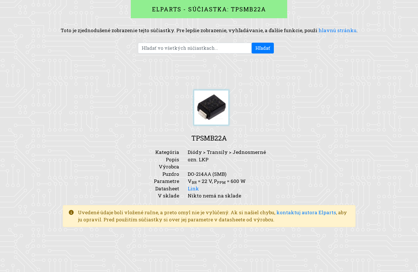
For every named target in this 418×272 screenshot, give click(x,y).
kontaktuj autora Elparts (306, 212)
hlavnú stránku (337, 30)
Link (193, 188)
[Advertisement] (209, 72)
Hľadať (262, 48)
